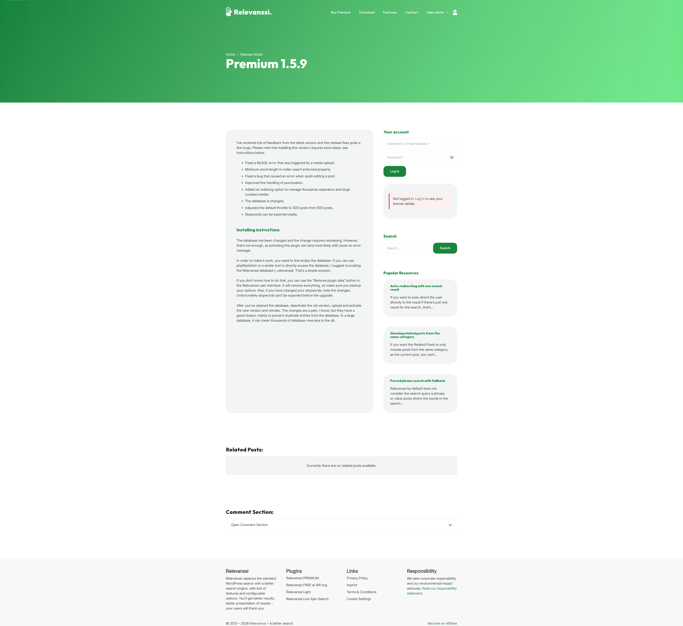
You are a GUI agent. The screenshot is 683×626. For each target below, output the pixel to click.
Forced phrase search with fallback (417, 381)
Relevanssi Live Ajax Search (307, 599)
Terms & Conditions (361, 592)
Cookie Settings (359, 599)
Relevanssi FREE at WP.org (306, 585)
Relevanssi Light (298, 592)
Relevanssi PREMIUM (302, 578)
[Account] (455, 12)
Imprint (352, 585)
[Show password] (452, 157)
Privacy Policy (357, 578)
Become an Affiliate (442, 623)
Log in (420, 199)
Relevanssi (258, 623)
